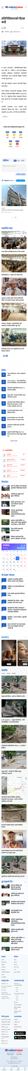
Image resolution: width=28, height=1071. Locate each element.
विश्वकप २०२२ (4, 1041)
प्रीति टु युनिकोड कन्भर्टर (17, 1008)
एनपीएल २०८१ (4, 984)
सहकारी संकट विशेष (6, 1020)
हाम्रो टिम (16, 1020)
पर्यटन (15, 962)
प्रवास (2, 975)
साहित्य (3, 965)
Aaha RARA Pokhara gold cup (6, 993)
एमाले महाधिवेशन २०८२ (5, 1037)
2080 (17, 987)
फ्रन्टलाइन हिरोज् (17, 1005)
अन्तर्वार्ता (3, 967)
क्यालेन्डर (6, 545)
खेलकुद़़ (3, 970)
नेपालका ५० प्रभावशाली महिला (18, 984)
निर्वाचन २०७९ (4, 1032)
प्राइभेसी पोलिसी (17, 1027)
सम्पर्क (15, 1029)
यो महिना (14, 673)
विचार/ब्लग (4, 962)
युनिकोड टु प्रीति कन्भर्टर (17, 1012)
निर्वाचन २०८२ (4, 1034)
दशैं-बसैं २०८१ (4, 1043)
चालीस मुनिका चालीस (19, 994)
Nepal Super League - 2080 (5, 997)
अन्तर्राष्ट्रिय (3, 977)
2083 (17, 1000)
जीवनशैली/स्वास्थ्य (5, 972)
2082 (17, 991)
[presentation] (12, 217)
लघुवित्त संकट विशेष (5, 1022)
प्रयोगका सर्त (17, 1022)
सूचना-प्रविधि (17, 972)
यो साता (8, 673)
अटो (15, 970)
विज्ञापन (15, 1024)
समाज (2, 960)
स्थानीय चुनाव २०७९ (5, 1029)
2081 (17, 989)
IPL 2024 (3, 990)
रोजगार (15, 965)
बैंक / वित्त (16, 967)
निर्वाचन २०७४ (4, 1027)
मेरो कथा (16, 1002)
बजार (15, 960)
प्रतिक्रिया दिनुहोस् (20, 174)
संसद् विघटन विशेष (5, 1024)
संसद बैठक (5, 116)
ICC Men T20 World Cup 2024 (6, 987)
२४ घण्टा (3, 673)
